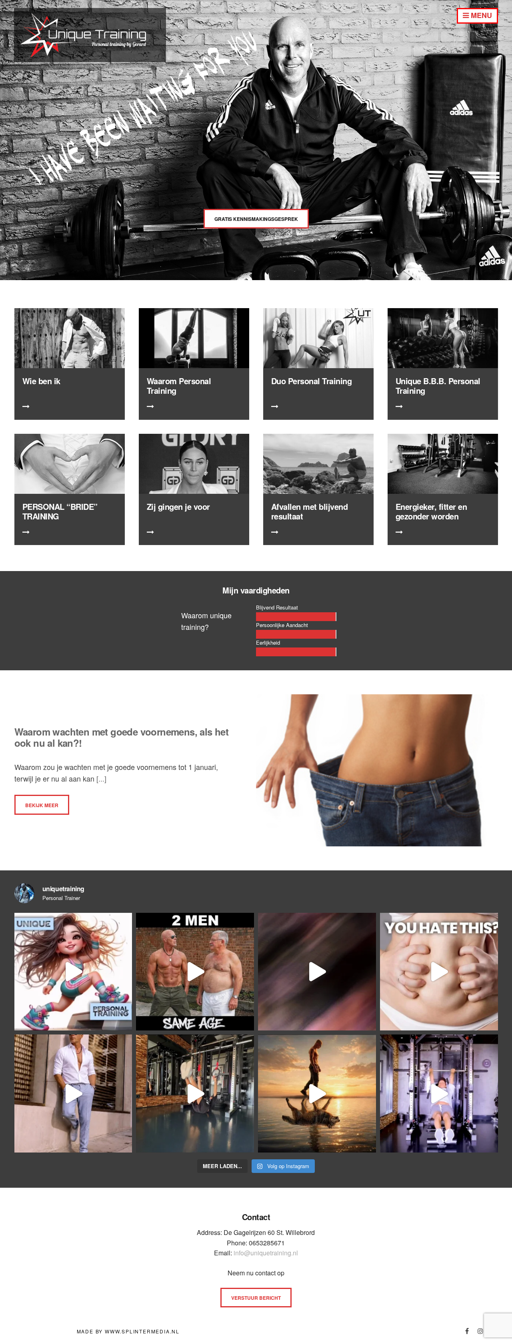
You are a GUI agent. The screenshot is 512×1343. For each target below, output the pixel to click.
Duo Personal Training (311, 381)
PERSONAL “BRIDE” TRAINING (60, 511)
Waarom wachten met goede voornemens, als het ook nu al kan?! (121, 737)
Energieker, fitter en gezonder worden (431, 511)
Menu (480, 15)
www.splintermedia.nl (142, 1331)
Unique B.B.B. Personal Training (438, 385)
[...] (100, 778)
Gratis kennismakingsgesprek (256, 218)
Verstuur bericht (256, 1297)
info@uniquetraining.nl (266, 1252)
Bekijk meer (41, 805)
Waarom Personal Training (179, 385)
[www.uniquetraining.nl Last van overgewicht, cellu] (73, 972)
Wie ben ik (41, 381)
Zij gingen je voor (178, 506)
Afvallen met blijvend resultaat (309, 511)
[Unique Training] (90, 59)
